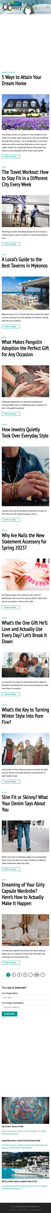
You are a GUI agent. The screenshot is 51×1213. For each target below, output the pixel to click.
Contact (13, 1210)
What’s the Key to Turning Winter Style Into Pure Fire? (25, 715)
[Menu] (47, 7)
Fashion (4, 424)
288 (36, 975)
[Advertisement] (25, 41)
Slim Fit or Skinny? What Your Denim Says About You (25, 803)
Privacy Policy (35, 1210)
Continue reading (11, 156)
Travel (4, 167)
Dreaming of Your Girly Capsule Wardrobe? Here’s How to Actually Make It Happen (23, 893)
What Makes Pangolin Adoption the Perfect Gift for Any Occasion (25, 348)
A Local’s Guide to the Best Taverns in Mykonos (25, 262)
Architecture (6, 72)
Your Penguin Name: (10, 993)
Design (13, 72)
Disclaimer (23, 1210)
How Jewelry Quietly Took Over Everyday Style (25, 432)
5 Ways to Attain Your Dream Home (21, 80)
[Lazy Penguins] (21, 7)
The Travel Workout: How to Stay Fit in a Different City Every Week (25, 178)
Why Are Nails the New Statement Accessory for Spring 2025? (24, 541)
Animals (4, 337)
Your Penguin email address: (13, 1003)
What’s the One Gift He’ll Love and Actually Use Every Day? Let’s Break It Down (25, 632)
